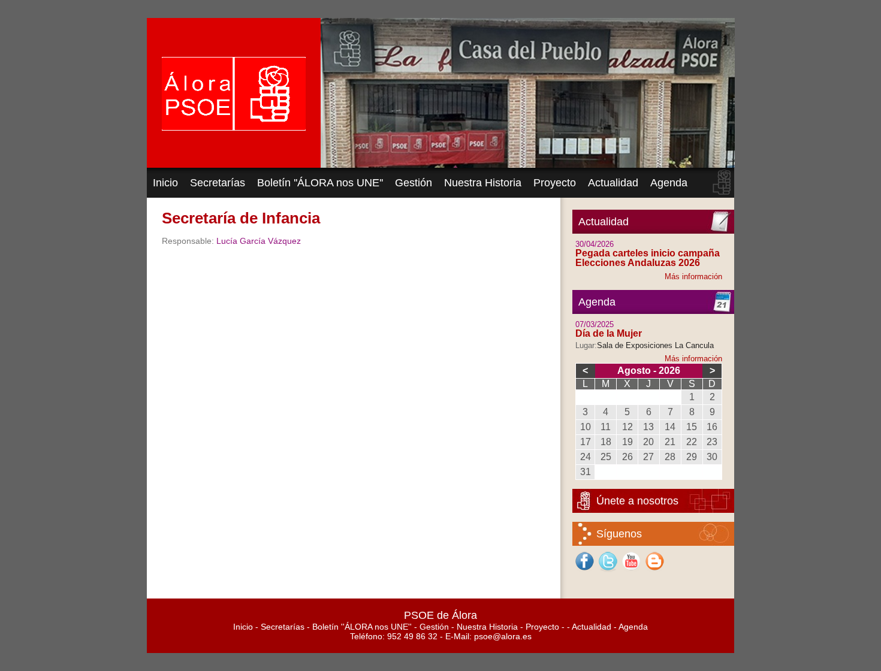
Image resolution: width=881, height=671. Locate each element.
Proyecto (554, 183)
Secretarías (217, 183)
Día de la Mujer (608, 333)
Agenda (668, 183)
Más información (693, 276)
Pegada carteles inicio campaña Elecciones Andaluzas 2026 (647, 258)
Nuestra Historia (482, 183)
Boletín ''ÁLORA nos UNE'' (320, 183)
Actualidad (613, 183)
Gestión (413, 183)
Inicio (165, 183)
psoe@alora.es (503, 636)
